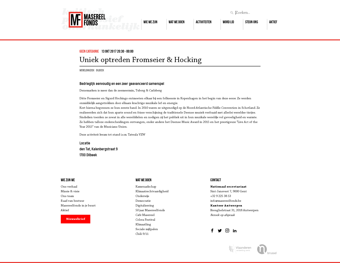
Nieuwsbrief (75, 219)
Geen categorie (89, 51)
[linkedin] (235, 230)
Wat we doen (177, 22)
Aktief (273, 22)
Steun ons (251, 22)
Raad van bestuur (72, 201)
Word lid (228, 22)
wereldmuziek (86, 70)
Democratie (143, 201)
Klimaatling (143, 224)
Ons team (67, 196)
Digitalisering (145, 205)
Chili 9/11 (142, 234)
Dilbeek (100, 70)
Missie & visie (70, 191)
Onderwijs (142, 196)
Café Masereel (145, 215)
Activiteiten (204, 22)
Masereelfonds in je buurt (78, 205)
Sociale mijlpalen (147, 229)
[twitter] (220, 230)
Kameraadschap (146, 186)
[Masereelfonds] (87, 18)
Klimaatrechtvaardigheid (152, 191)
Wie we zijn (150, 22)
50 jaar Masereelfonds (150, 210)
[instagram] (227, 230)
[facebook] (212, 230)
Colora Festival (145, 219)
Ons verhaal (69, 186)
